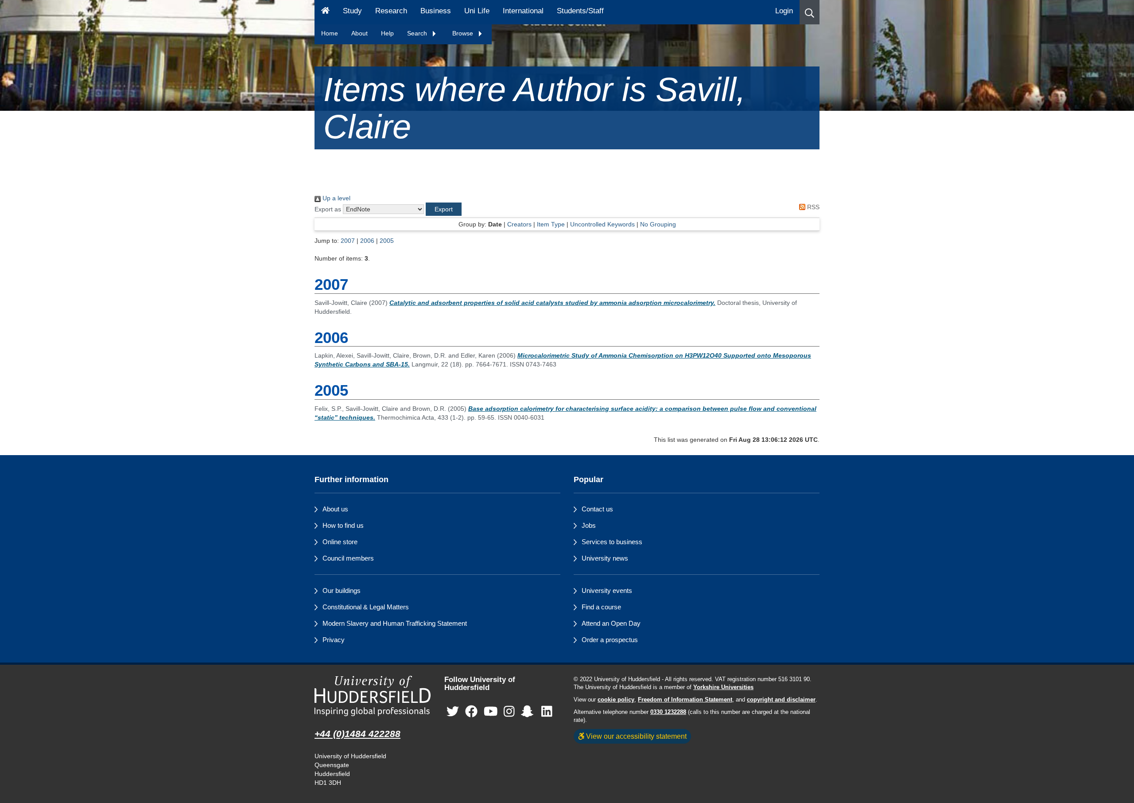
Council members (348, 558)
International (523, 11)
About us (335, 509)
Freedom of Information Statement (685, 700)
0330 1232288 (668, 712)
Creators (519, 224)
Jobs (589, 525)
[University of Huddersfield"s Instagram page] (509, 712)
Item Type (551, 224)
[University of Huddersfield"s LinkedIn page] (546, 712)
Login (784, 11)
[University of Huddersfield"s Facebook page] (471, 712)
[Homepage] (325, 12)
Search (418, 33)
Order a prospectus (610, 639)
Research (391, 11)
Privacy (333, 639)
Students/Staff (580, 11)
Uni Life (476, 11)
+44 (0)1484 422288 (357, 734)
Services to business (612, 542)
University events (607, 590)
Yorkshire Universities (723, 687)
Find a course (601, 607)
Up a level (335, 198)
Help (387, 33)
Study (352, 11)
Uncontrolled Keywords (602, 224)
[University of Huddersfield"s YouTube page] (491, 712)
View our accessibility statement (635, 736)
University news (605, 558)
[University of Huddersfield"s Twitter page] (453, 712)
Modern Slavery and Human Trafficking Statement (394, 623)
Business (435, 11)
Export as (328, 209)
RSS (812, 206)
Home (329, 33)
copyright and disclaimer (781, 700)
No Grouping (658, 224)
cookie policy (616, 700)
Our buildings (341, 590)
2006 (367, 240)
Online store (339, 542)
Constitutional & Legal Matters (365, 607)
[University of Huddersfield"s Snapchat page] (529, 712)
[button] (809, 12)
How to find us (343, 525)
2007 (348, 240)
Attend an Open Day (611, 623)
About (359, 33)
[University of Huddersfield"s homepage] (373, 696)
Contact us (597, 509)
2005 (387, 240)
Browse (463, 33)
